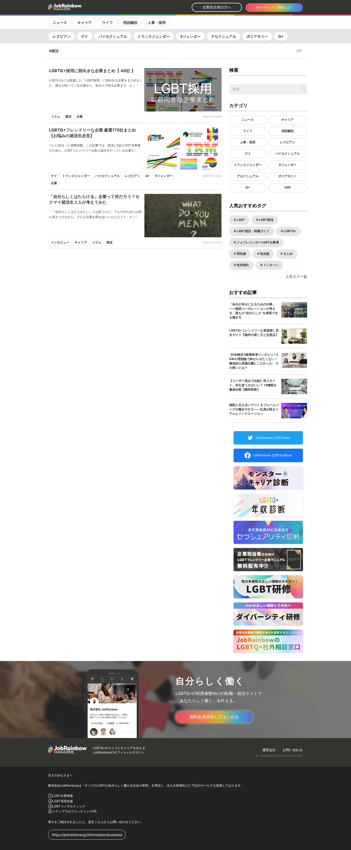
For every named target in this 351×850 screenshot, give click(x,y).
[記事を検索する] (303, 88)
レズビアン (62, 36)
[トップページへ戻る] (78, 7)
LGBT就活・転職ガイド (253, 231)
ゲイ (84, 36)
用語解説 (130, 22)
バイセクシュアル (112, 36)
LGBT (240, 220)
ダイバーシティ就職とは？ (274, 7)
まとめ (288, 254)
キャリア (84, 22)
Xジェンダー (190, 36)
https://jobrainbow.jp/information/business (87, 835)
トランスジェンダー (153, 36)
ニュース (60, 22)
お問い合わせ (293, 750)
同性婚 (241, 254)
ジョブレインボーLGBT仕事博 (257, 242)
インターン (270, 265)
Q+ (281, 36)
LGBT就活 (265, 220)
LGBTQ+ (289, 231)
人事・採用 (157, 22)
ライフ (107, 22)
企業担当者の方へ (216, 7)
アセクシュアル (223, 36)
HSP (287, 187)
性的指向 (242, 265)
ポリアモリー (257, 36)
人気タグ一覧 (296, 276)
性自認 (264, 254)
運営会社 (269, 750)
